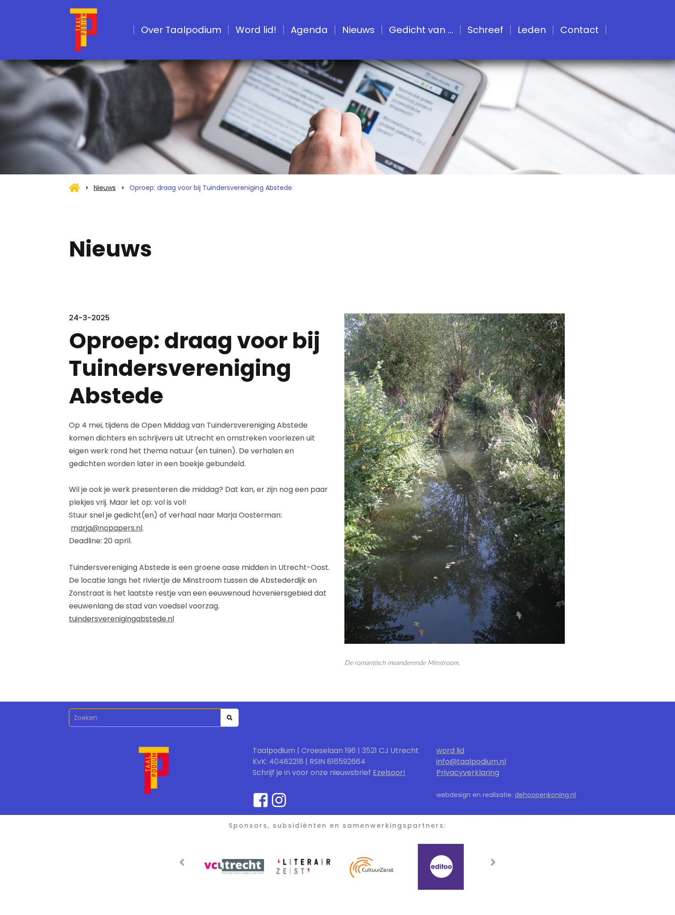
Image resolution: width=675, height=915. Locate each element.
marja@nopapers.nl (106, 528)
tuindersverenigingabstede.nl (121, 619)
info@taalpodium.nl (471, 761)
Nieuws (358, 29)
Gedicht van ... (421, 29)
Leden (532, 29)
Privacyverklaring (467, 772)
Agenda (309, 29)
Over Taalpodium (181, 29)
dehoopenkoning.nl (545, 794)
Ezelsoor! (389, 772)
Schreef (485, 29)
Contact (579, 29)
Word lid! (256, 29)
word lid (450, 750)
